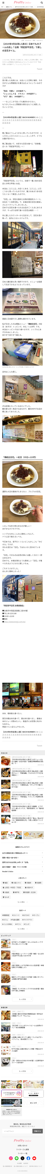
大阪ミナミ (17, 883)
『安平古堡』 (13, 188)
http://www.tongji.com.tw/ (15, 621)
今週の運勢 (15, 920)
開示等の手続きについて (35, 1166)
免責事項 (25, 1163)
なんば (6, 897)
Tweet (39, 69)
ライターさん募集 (22, 1149)
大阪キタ (30, 887)
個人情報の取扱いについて (21, 1166)
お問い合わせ (22, 1145)
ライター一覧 (22, 1153)
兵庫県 (39, 883)
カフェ (5, 920)
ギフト (18, 924)
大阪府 (6, 892)
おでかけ (26, 915)
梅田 (6, 883)
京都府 (29, 883)
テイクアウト (27, 920)
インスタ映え (7, 924)
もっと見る (21, 902)
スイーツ (16, 915)
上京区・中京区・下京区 (12, 887)
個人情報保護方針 (7, 1166)
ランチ (27, 924)
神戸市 (17, 892)
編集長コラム (9, 6)
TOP (2, 6)
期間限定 (6, 915)
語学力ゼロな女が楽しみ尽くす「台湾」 (24, 6)
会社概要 (19, 1163)
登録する (37, 1131)
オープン (36, 915)
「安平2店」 (33, 188)
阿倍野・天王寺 (30, 892)
